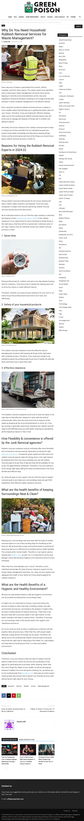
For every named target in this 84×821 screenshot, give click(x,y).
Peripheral (62, 244)
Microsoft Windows (66, 211)
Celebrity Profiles (65, 89)
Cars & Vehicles (60, 17)
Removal (18, 686)
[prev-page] (3, 768)
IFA (60, 175)
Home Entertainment (66, 165)
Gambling (62, 136)
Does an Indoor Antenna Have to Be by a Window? (13, 710)
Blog (60, 66)
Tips (8, 22)
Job (60, 178)
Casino (61, 79)
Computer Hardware (66, 96)
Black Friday (63, 63)
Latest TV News (64, 198)
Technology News (65, 307)
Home (10, 17)
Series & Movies (64, 271)
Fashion (50, 17)
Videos (61, 327)
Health (43, 17)
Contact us (67, 811)
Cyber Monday (64, 103)
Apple (61, 46)
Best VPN (62, 56)
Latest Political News (66, 192)
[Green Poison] (42, 7)
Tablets (61, 297)
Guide (61, 149)
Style (60, 291)
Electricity (62, 119)
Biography (62, 60)
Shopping (62, 277)
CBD (60, 83)
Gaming (21, 17)
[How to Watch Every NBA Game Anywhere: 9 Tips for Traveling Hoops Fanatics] (28, 749)
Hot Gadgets (63, 169)
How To (61, 172)
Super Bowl (63, 294)
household (11, 686)
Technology (63, 304)
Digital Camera (64, 109)
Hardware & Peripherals (67, 152)
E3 (60, 112)
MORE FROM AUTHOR (26, 740)
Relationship (63, 258)
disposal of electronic (10, 454)
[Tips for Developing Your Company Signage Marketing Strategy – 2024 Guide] (10, 749)
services (33, 686)
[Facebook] (4, 695)
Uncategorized (64, 320)
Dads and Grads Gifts (66, 106)
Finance (62, 129)
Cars (60, 73)
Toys (60, 314)
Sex (60, 274)
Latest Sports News (66, 195)
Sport (61, 287)
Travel (61, 317)
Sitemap (73, 17)
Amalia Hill (7, 41)
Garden (61, 145)
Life (60, 205)
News (61, 228)
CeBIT (61, 86)
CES (60, 93)
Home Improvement (32, 17)
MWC (61, 221)
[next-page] (6, 768)
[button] (79, 17)
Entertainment (64, 122)
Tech (15, 17)
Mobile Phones (64, 218)
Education (62, 116)
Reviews (62, 264)
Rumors (62, 268)
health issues (16, 555)
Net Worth (62, 225)
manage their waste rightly (26, 218)
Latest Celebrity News (67, 185)
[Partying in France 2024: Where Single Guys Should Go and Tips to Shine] (46, 749)
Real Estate (63, 254)
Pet (68, 17)
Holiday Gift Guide (65, 159)
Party (61, 241)
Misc (60, 215)
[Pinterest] (14, 695)
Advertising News (65, 40)
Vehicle (61, 324)
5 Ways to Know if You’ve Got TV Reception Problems (42, 710)
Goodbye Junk (27, 673)
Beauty (61, 53)
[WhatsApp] (19, 695)
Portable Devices (65, 251)
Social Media (63, 284)
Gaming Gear (63, 142)
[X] (9, 695)
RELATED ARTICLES (10, 740)
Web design (63, 330)
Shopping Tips (64, 281)
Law (60, 202)
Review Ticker (64, 261)
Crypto (61, 99)
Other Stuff (63, 238)
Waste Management (43, 686)
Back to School (64, 50)
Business (62, 70)
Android (62, 43)
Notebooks (63, 231)
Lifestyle (62, 208)
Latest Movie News (66, 188)
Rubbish (26, 686)
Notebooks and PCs (66, 235)
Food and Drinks (65, 132)
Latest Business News (67, 182)
